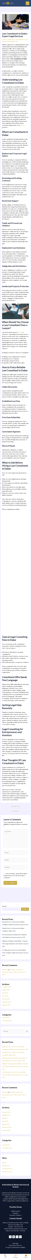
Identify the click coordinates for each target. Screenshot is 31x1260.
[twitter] (13, 1236)
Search (4, 906)
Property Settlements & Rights (15, 1247)
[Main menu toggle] (27, 3)
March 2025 (6, 999)
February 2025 (6, 1002)
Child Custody (15, 1211)
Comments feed (7, 1168)
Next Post (15, 811)
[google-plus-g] (17, 1236)
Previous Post (15, 806)
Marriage (16, 1243)
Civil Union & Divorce (15, 1245)
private (22, 125)
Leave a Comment (8, 39)
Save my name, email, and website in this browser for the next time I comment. (15, 875)
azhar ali (4, 969)
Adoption (15, 1213)
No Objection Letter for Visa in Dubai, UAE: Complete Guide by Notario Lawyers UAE (15, 952)
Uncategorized (20, 39)
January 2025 (6, 1005)
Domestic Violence (15, 1215)
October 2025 (6, 987)
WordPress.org (7, 1171)
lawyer (20, 332)
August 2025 (6, 990)
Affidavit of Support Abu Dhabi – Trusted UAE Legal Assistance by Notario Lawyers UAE (15, 943)
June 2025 (5, 996)
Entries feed (6, 1165)
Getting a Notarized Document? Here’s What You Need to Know (14, 972)
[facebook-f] (10, 1236)
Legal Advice (6, 1017)
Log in (4, 1162)
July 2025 (5, 993)
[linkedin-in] (20, 1236)
